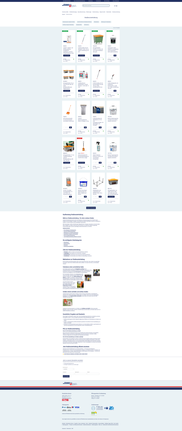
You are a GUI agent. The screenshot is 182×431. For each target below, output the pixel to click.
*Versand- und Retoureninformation (75, 424)
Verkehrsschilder (65, 11)
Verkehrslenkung (95, 11)
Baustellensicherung (81, 11)
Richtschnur (86, 24)
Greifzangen (73, 287)
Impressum (64, 428)
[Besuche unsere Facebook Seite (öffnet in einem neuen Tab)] (68, 400)
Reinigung (66, 244)
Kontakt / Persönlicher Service (67, 423)
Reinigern (64, 309)
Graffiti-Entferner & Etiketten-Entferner (84, 21)
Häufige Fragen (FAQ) (109, 423)
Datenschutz (69, 428)
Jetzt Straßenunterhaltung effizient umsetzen (72, 236)
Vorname (64, 372)
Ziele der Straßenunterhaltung (69, 231)
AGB (72, 428)
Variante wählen (66, 55)
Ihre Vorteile (116, 423)
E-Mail (88, 372)
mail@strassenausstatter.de (66, 398)
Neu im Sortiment (82, 423)
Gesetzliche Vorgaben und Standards (71, 234)
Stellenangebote (95, 424)
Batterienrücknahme (87, 424)
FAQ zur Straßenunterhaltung (69, 235)
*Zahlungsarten (65, 424)
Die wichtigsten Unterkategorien (70, 230)
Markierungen (88, 11)
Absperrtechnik (102, 11)
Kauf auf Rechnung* (116, 0)
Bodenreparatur (67, 243)
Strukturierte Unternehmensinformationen (110, 424)
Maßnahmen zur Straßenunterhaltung (71, 232)
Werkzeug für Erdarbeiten (106, 21)
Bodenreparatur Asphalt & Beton (69, 21)
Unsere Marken (101, 423)
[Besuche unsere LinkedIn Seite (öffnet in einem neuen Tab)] (65, 400)
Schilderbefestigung (73, 11)
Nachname (77, 372)
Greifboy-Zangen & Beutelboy (68, 24)
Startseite (63, 14)
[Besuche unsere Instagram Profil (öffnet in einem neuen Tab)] (63, 400)
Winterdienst (96, 21)
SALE (87, 423)
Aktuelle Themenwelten (93, 423)
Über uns (100, 424)
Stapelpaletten (79, 24)
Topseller (76, 423)
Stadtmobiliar (108, 11)
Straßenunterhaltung (116, 11)
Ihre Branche (65, 367)
